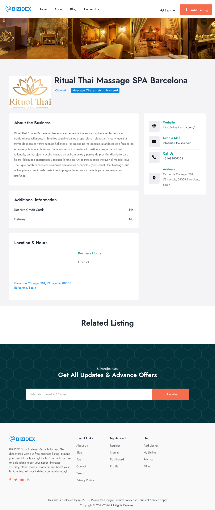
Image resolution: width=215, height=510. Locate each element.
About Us (82, 445)
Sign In (114, 452)
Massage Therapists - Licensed (95, 90)
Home (43, 9)
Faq (78, 459)
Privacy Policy (85, 480)
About (58, 9)
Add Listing (199, 10)
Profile (114, 466)
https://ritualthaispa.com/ (179, 127)
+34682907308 (173, 158)
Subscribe (170, 394)
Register (115, 445)
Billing (147, 466)
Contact (81, 466)
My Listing (150, 452)
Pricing (148, 459)
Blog (73, 9)
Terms (80, 473)
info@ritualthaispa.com (177, 143)
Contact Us (91, 9)
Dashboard (117, 459)
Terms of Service (148, 500)
